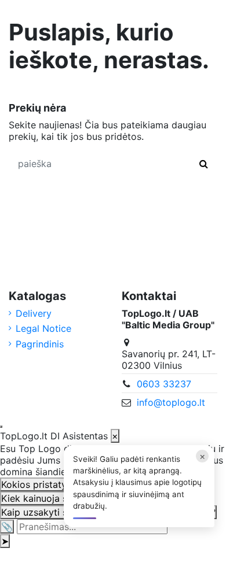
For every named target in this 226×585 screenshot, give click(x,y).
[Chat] (1, 426)
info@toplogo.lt (171, 402)
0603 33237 (164, 384)
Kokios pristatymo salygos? (61, 484)
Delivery (34, 313)
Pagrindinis (40, 344)
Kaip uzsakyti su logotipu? (58, 512)
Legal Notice (43, 328)
